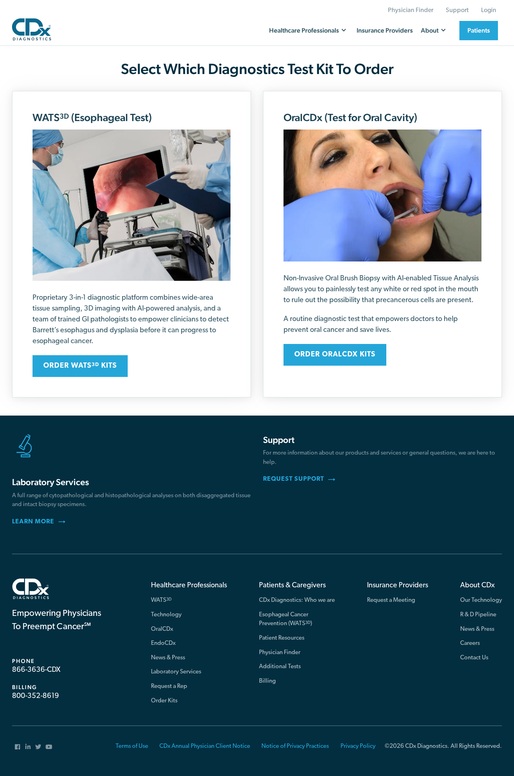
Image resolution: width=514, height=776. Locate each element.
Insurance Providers (385, 30)
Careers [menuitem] (470, 643)
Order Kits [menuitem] (164, 701)
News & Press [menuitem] (168, 658)
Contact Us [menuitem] (474, 658)
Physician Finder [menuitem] (410, 10)
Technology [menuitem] (166, 615)
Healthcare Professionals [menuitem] (189, 585)
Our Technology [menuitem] (481, 600)
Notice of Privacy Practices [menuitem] (295, 746)
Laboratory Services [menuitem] (176, 672)
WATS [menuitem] (161, 600)
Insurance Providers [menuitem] (397, 585)
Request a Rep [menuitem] (169, 686)
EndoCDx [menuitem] (163, 643)
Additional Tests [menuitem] (280, 667)
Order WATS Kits (80, 366)
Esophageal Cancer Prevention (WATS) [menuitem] (285, 619)
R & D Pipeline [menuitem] (478, 615)
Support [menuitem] (457, 10)
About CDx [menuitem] (477, 585)
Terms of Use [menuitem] (132, 746)
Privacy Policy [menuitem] (358, 746)
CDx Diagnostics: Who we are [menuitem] (297, 600)
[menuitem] (17, 746)
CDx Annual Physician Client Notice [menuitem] (204, 746)
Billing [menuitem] (267, 681)
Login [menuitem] (488, 10)
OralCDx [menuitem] (162, 629)
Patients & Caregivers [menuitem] (292, 585)
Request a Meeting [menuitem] (391, 600)
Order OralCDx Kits (334, 354)
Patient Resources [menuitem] (281, 638)
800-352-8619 (35, 696)
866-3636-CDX (36, 670)
